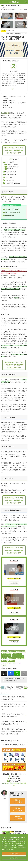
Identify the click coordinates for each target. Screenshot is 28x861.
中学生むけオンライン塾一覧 (17, 809)
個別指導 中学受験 (21, 651)
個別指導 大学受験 (7, 653)
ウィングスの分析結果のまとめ (11, 183)
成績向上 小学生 (20, 658)
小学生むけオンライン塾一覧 (17, 801)
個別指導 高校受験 (7, 656)
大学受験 (5, 658)
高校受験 (5, 660)
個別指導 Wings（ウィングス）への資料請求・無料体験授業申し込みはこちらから (14, 150)
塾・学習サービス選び (11, 5)
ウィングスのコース (9, 177)
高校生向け (11, 660)
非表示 (16, 159)
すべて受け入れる (14, 853)
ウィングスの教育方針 (9, 171)
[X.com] (14, 89)
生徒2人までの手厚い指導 (11, 166)
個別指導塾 (11, 663)
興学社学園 (4, 113)
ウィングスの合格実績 (9, 174)
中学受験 (3, 7)
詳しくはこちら (14, 583)
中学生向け (11, 651)
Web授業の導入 (9, 168)
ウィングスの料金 (8, 180)
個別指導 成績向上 (17, 653)
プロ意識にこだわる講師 (11, 164)
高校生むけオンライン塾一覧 (17, 817)
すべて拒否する (14, 858)
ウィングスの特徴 (8, 162)
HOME (3, 5)
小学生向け (19, 5)
